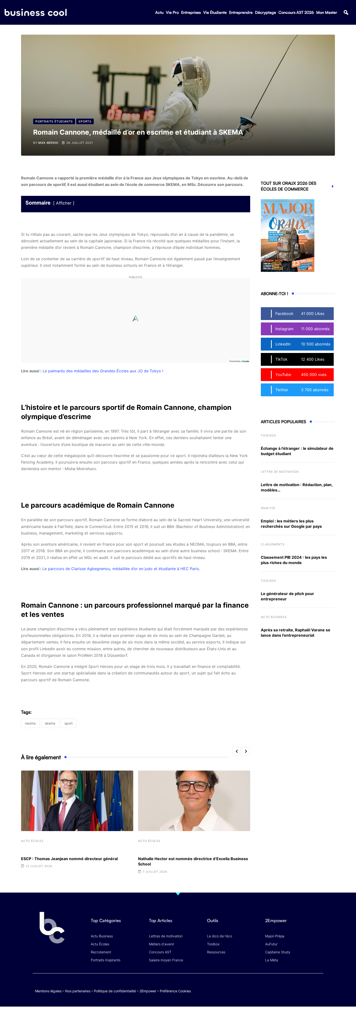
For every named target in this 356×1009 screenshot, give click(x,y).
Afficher (63, 203)
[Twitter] (281, 986)
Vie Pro (172, 12)
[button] (346, 12)
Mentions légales (48, 991)
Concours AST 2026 (296, 12)
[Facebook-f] (290, 986)
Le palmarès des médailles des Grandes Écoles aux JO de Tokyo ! (103, 370)
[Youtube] (300, 986)
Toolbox (268, 435)
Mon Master (326, 12)
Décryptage (265, 12)
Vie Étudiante (215, 12)
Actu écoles (32, 841)
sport (68, 723)
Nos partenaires (77, 991)
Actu (159, 12)
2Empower (147, 991)
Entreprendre (241, 12)
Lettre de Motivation (280, 472)
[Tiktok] (309, 986)
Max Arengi (48, 143)
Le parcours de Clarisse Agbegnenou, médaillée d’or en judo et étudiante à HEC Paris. (121, 568)
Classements (273, 544)
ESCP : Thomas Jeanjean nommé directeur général (69, 858)
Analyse (268, 508)
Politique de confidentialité (115, 991)
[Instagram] (318, 986)
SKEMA (50, 723)
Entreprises (191, 12)
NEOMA (30, 723)
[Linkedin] (318, 990)
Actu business (274, 617)
